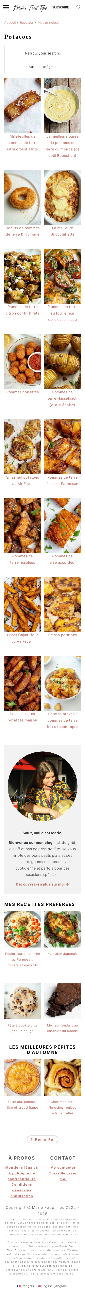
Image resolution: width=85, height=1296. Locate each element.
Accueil (10, 22)
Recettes (27, 22)
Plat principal (48, 22)
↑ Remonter (42, 1139)
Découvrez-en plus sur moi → (42, 884)
